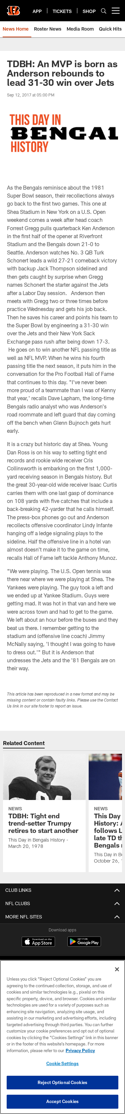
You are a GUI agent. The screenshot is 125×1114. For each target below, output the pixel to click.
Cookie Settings (62, 1063)
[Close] (117, 969)
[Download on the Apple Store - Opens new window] (38, 942)
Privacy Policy (80, 1050)
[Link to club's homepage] (13, 8)
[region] (62, 1037)
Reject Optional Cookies (62, 1082)
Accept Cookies (62, 1101)
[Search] (103, 10)
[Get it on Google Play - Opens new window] (84, 945)
